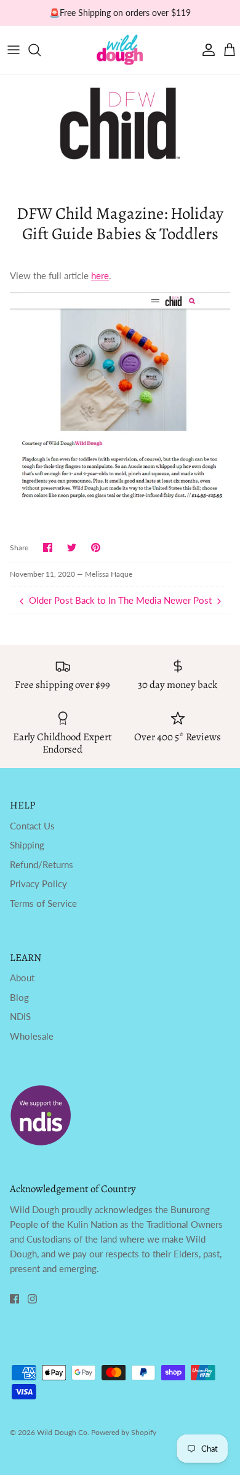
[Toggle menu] (13, 49)
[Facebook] (14, 1298)
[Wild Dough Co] (120, 50)
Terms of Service (43, 903)
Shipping (27, 844)
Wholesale (32, 1036)
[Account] (205, 49)
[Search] (40, 49)
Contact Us (32, 825)
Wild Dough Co (62, 1432)
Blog (19, 997)
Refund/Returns (41, 864)
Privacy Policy (38, 883)
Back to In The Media (118, 600)
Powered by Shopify (123, 1432)
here (100, 275)
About (22, 977)
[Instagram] (32, 1298)
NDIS (20, 1016)
